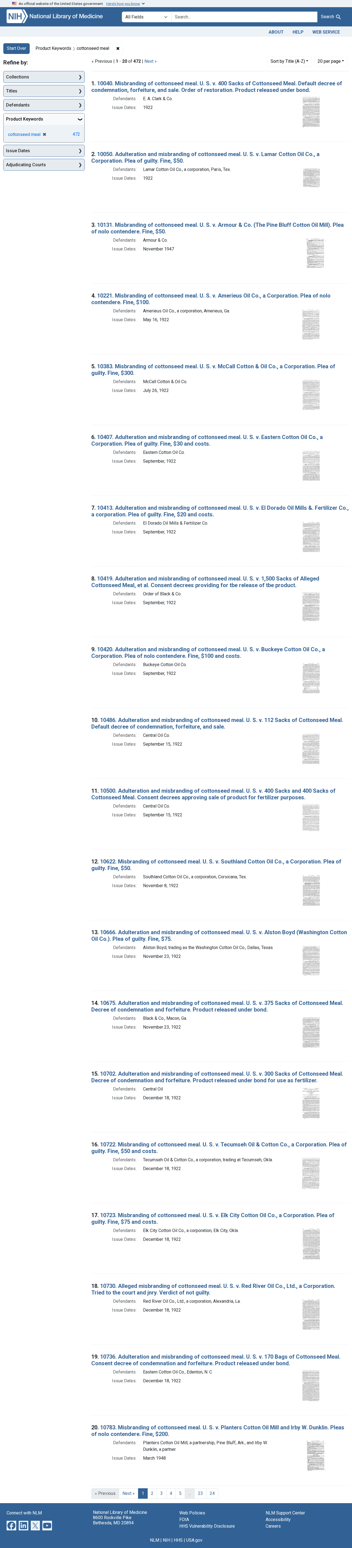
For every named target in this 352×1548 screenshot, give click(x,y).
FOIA (184, 1519)
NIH (166, 1540)
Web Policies (192, 1513)
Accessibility (278, 1519)
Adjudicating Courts (26, 164)
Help (298, 32)
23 (200, 1493)
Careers (273, 1526)
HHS (178, 1540)
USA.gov (194, 1540)
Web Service (326, 32)
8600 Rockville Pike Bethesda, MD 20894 (113, 1520)
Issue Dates (18, 150)
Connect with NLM (24, 1513)
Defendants (18, 105)
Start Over (16, 48)
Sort (288, 61)
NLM (154, 1540)
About (276, 32)
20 (329, 61)
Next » (150, 61)
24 (212, 1493)
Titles (11, 91)
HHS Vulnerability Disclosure (207, 1526)
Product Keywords (24, 119)
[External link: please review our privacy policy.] (11, 1525)
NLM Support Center (285, 1513)
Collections (17, 77)
